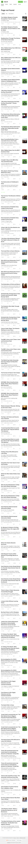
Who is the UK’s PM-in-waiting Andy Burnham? (9, 399)
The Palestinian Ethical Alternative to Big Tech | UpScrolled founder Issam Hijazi (10, 116)
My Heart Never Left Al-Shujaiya (10, 612)
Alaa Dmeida (7, 334)
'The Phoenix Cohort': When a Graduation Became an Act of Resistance (9, 810)
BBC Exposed (4, 342)
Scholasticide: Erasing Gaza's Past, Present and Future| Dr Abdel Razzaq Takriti (10, 295)
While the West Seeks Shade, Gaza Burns (10, 474)
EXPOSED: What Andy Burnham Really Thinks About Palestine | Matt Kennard (9, 384)
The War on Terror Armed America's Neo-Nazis (10, 639)
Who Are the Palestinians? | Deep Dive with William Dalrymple (10, 485)
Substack (8, 842)
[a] (25, 29)
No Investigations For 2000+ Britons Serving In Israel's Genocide (11, 660)
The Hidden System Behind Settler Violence (10, 69)
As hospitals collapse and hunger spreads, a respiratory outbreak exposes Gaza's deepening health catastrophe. (11, 707)
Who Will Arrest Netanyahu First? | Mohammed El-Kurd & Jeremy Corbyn (10, 262)
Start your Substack (11, 840)
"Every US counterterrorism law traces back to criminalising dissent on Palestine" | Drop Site (10, 752)
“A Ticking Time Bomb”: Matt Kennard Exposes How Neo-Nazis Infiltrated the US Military (10, 636)
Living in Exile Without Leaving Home (9, 602)
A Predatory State (5, 20)
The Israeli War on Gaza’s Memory (10, 251)
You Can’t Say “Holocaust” (6, 41)
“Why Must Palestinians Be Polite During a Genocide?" (10, 91)
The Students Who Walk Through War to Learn (10, 307)
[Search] (25, 13)
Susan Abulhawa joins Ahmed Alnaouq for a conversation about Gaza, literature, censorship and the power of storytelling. (10, 94)
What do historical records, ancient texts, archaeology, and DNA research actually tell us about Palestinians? (11, 499)
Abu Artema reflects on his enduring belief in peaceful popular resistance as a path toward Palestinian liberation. (10, 720)
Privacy (14, 837)
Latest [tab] (3, 13)
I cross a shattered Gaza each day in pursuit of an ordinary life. (11, 231)
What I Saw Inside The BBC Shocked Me (10, 153)
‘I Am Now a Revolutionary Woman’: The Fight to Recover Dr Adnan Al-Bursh (10, 240)
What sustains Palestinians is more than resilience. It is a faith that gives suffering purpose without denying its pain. (10, 559)
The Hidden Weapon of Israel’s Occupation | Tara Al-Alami (9, 18)
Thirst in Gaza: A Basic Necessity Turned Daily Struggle (10, 591)
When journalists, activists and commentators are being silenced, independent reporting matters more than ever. (10, 756)
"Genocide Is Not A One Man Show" (9, 265)
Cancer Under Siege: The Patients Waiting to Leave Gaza (10, 329)
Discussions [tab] (11, 13)
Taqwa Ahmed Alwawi (8, 201)
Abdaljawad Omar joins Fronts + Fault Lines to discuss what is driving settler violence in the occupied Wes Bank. (11, 72)
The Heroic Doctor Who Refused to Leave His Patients (10, 740)
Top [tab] (6, 13)
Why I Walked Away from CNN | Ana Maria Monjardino (11, 48)
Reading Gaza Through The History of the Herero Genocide (10, 39)
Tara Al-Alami (17, 22)
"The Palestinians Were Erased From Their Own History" (10, 488)
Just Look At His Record (6, 387)
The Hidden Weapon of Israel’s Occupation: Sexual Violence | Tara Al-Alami (10, 28)
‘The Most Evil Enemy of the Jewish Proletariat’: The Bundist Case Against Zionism (10, 823)
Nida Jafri (6, 457)
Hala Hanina (17, 323)
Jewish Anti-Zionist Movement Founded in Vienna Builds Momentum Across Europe (9, 623)
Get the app (19, 840)
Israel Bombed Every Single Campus (9, 322)
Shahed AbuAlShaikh (8, 145)
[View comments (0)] (8, 35)
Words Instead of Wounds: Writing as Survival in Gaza (10, 406)
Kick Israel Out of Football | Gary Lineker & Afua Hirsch (10, 207)
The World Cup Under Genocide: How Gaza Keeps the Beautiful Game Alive (10, 362)
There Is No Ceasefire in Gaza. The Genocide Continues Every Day (10, 776)
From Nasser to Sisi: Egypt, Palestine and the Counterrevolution (8, 683)
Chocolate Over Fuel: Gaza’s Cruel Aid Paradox (10, 463)
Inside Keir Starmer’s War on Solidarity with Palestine (11, 790)
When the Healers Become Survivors (8, 543)
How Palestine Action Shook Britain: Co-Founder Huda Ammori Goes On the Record (11, 568)
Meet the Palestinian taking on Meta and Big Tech (10, 119)
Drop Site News (17, 758)
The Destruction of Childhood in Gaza (9, 182)
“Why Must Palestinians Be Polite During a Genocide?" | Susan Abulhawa (10, 103)
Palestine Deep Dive (9, 22)
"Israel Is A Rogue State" (6, 221)
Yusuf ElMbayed (7, 412)
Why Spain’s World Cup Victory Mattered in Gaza (9, 171)
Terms (18, 837)
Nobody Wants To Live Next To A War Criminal (9, 663)
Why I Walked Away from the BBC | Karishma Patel (10, 151)
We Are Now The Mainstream (7, 510)
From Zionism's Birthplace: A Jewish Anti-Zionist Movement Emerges (10, 627)
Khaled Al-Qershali (8, 367)
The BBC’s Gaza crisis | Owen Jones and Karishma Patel (11, 340)
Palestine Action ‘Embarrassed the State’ (10, 583)
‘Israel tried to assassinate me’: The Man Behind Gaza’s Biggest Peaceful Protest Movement (10, 716)
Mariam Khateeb (7, 607)
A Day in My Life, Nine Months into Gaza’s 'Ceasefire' (10, 228)
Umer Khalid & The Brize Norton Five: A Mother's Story (9, 787)
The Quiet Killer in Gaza (7, 705)
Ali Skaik (5, 479)
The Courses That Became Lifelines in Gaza (10, 196)
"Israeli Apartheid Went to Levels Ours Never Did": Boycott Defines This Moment (10, 429)
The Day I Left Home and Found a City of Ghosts (10, 417)
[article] (14, 21)
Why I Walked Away (5, 51)
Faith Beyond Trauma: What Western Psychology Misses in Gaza (9, 555)
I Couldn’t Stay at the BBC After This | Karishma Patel (9, 160)
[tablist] (7, 13)
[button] (2, 4)
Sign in (25, 1)
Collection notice (22, 837)
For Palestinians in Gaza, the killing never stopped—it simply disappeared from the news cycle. (10, 779)
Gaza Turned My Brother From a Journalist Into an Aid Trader (9, 140)
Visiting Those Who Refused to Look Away (9, 452)
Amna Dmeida (7, 246)
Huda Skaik (6, 177)
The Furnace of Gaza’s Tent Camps (10, 372)
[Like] (2, 136)
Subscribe (20, 1)
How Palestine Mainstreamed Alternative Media (9, 507)
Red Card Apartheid (5, 432)
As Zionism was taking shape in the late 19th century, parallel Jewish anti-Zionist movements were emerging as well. (10, 826)
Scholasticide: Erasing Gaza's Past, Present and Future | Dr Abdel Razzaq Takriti (10, 319)
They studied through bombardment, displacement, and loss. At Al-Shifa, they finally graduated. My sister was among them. (10, 814)
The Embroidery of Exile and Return (10, 284)
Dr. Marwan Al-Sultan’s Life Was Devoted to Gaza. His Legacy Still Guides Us (10, 529)
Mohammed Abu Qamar (9, 233)
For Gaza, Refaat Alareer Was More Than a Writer (10, 798)
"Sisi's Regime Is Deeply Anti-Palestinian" (10, 686)
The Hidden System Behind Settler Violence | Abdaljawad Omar (10, 80)
